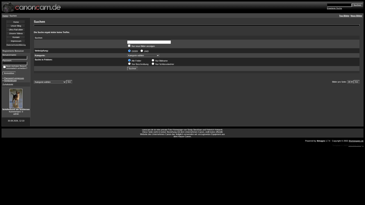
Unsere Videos (16, 33)
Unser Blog (16, 26)
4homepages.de (356, 141)
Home (5, 16)
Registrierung (10, 80)
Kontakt (16, 37)
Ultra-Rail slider (16, 29)
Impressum (16, 41)
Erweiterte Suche (334, 8)
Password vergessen (14, 78)
